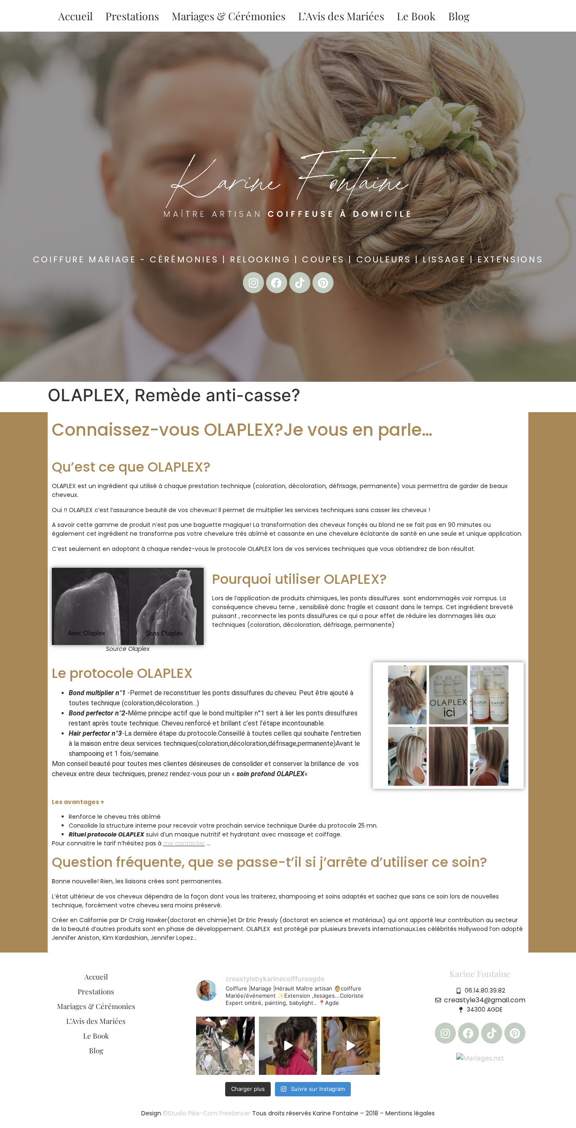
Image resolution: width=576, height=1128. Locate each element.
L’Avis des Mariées (341, 16)
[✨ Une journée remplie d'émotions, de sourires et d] (350, 1046)
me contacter (184, 843)
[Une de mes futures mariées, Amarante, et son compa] (225, 1046)
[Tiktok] (299, 282)
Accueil (75, 16)
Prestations (132, 16)
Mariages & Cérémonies (228, 16)
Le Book (416, 16)
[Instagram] (253, 282)
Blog (458, 16)
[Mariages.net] (480, 1057)
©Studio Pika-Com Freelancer (205, 1113)
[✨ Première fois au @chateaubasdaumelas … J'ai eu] (288, 1046)
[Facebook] (276, 282)
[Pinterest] (323, 282)
